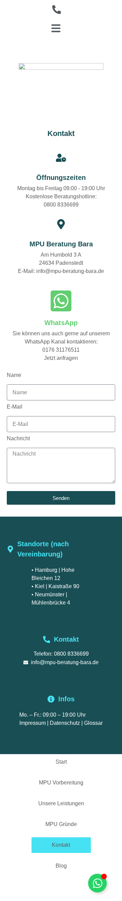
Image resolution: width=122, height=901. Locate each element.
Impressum (32, 723)
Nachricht (18, 438)
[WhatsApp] (61, 301)
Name (14, 375)
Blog (61, 866)
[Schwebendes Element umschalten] (97, 883)
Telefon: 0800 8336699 (61, 654)
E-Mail (14, 407)
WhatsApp (61, 322)
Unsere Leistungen (61, 803)
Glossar (93, 723)
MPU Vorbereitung (61, 782)
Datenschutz (65, 723)
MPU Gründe (61, 824)
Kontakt (61, 845)
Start (61, 762)
